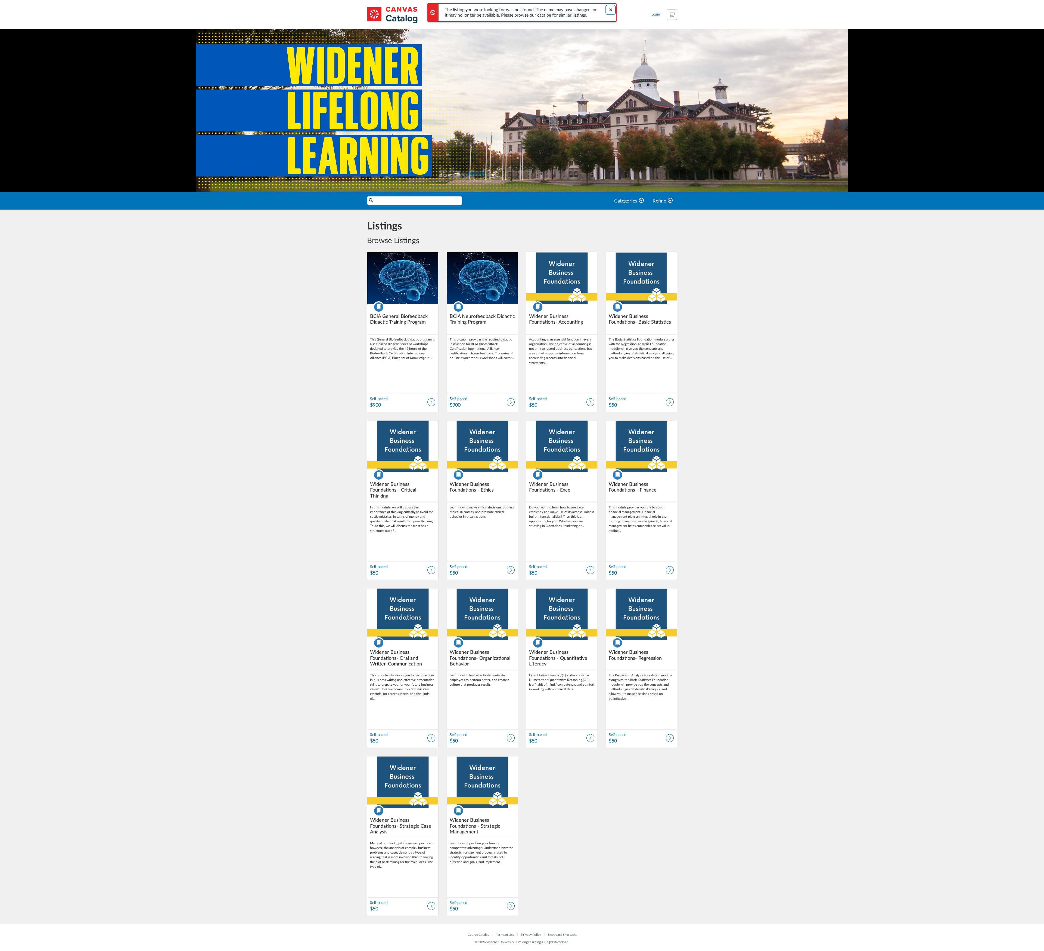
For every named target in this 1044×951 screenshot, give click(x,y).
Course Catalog (478, 934)
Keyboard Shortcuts (562, 934)
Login (655, 14)
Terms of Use (505, 934)
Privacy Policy (531, 934)
